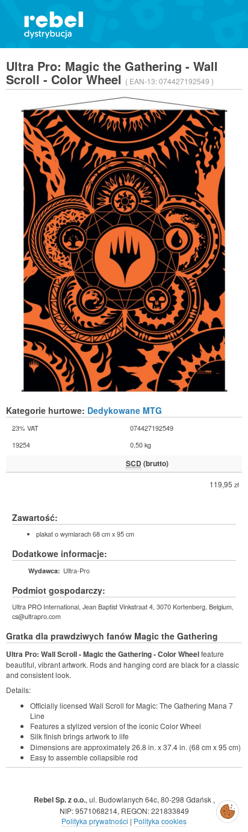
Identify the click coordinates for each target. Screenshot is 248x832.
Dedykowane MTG (124, 410)
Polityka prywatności (94, 821)
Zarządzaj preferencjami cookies (227, 809)
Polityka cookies (160, 821)
